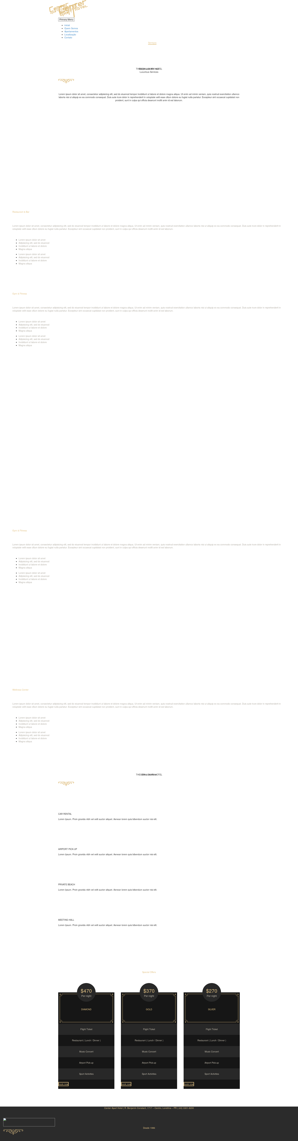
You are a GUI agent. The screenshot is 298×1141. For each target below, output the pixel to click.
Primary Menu (66, 19)
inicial (67, 25)
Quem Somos (71, 28)
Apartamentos (71, 31)
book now (63, 1084)
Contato (68, 37)
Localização (70, 34)
